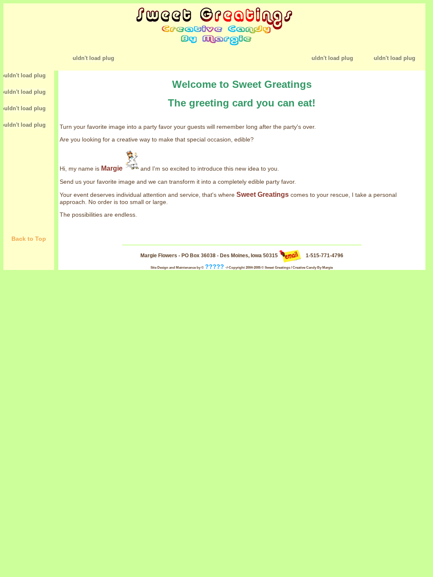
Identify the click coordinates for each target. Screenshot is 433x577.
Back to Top (28, 238)
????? (214, 266)
